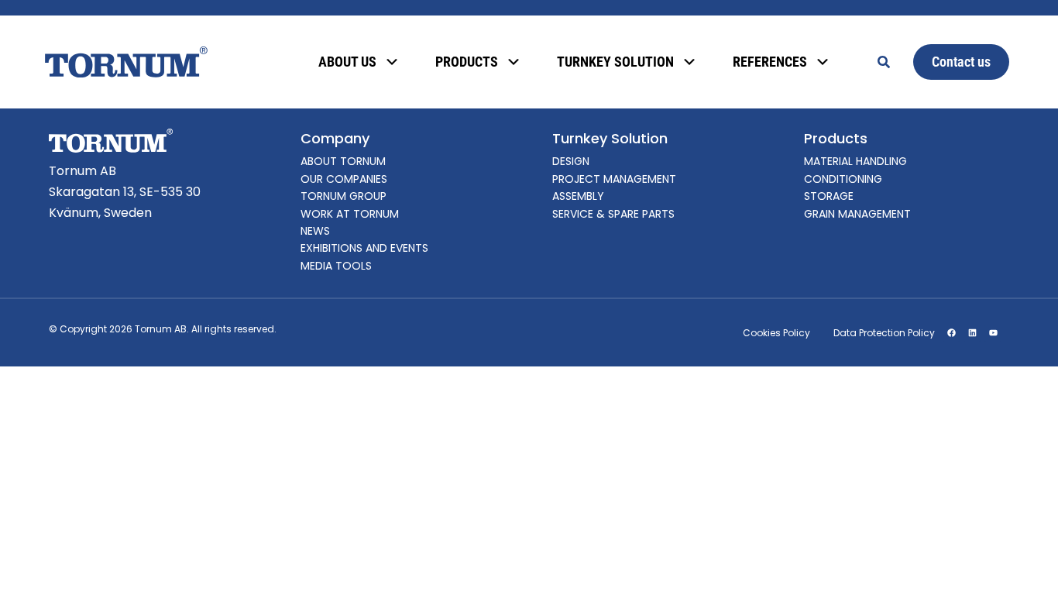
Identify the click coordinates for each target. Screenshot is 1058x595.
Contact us (961, 61)
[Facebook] (951, 333)
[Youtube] (992, 333)
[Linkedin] (972, 333)
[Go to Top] (1025, 562)
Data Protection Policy (884, 332)
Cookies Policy (776, 332)
